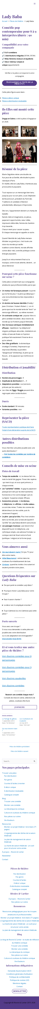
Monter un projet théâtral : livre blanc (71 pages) (19, 918)
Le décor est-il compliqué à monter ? (18, 605)
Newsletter (6, 856)
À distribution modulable (13, 791)
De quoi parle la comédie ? (18, 585)
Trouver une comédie (12, 801)
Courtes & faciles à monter (14, 783)
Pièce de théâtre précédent (20, 746)
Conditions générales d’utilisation (19, 974)
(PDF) (19, 83)
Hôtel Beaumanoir (9, 558)
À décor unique (10, 787)
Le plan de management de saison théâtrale (19, 930)
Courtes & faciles (19, 880)
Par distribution (10, 776)
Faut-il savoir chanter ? (13, 599)
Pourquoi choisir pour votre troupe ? (18, 592)
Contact (5, 859)
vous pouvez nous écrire (11, 639)
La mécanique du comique (14, 809)
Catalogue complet (11, 795)
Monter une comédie (12, 805)
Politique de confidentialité (19, 977)
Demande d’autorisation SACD (19, 971)
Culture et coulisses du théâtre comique (19, 813)
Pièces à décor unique (10, 98)
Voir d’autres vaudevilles (14, 678)
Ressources (6, 824)
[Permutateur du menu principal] (34, 3)
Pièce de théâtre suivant (19, 751)
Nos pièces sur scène (12, 816)
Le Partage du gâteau (9, 719)
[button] (19, 991)
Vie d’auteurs (9, 820)
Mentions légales (19, 983)
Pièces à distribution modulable (14, 101)
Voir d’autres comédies (13, 685)
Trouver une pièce (9, 773)
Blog (4, 798)
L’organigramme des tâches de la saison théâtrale (19, 921)
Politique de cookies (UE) (19, 980)
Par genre (8, 780)
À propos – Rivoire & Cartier (13, 852)
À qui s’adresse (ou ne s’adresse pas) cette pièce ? (19, 612)
